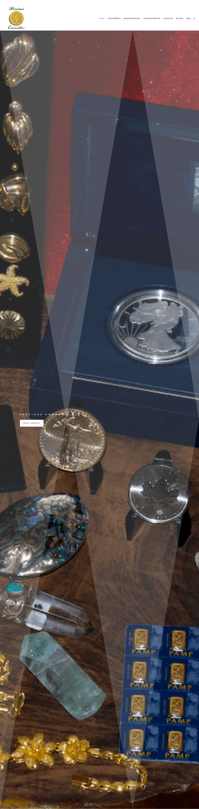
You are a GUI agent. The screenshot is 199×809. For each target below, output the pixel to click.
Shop (188, 18)
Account (179, 18)
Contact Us (168, 18)
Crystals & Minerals (151, 18)
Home (101, 18)
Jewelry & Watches (132, 18)
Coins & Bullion (114, 18)
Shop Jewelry (31, 423)
